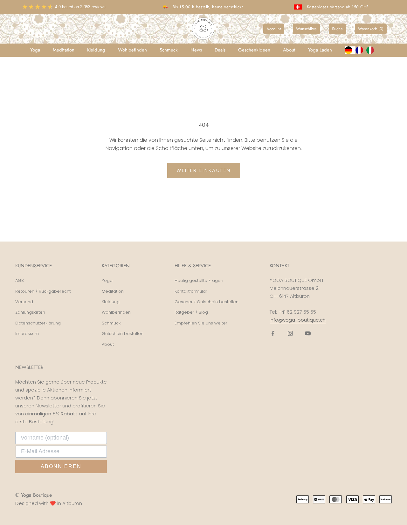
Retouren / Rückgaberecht (43, 291)
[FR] (360, 50)
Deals (220, 49)
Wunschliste (306, 29)
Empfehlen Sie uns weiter (201, 323)
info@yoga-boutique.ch (298, 320)
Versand (24, 302)
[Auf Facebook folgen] (273, 333)
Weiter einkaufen (203, 170)
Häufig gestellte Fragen (199, 280)
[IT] (371, 50)
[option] (360, 50)
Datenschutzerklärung (38, 323)
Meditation (63, 49)
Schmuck (169, 49)
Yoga (35, 49)
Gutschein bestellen (122, 334)
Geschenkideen (254, 49)
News (196, 49)
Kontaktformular (191, 291)
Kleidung (96, 49)
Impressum (27, 334)
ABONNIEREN (61, 466)
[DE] (350, 50)
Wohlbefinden (132, 49)
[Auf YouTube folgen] (308, 333)
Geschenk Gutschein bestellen (206, 302)
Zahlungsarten (30, 312)
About (289, 49)
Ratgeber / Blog (191, 312)
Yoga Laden (320, 49)
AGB (19, 280)
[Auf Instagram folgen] (290, 333)
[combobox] (350, 50)
